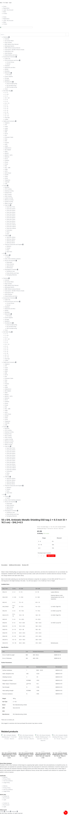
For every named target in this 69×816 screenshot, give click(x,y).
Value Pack (9, 251)
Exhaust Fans (8, 192)
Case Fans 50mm (10, 216)
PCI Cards (9, 74)
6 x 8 (6, 105)
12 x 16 (7, 115)
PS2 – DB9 (7, 167)
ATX (6, 124)
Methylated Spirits (9, 46)
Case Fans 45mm (10, 214)
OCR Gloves (9, 267)
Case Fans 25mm (10, 208)
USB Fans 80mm (10, 241)
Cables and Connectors (9, 121)
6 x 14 (6, 108)
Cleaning (7, 255)
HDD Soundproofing (11, 87)
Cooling (5, 185)
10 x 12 (7, 114)
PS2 (6, 165)
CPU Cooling (8, 189)
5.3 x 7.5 (7, 103)
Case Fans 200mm (11, 228)
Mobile (6, 69)
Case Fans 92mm (10, 223)
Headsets (7, 65)
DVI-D (6, 133)
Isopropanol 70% (9, 51)
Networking (8, 73)
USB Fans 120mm (10, 237)
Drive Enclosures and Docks (12, 60)
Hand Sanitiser (8, 53)
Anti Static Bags (7, 90)
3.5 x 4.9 (7, 98)
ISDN (6, 151)
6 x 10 (6, 107)
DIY (4, 253)
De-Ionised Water (9, 40)
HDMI (6, 146)
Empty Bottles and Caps (11, 55)
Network (7, 157)
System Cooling (9, 201)
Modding (7, 71)
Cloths (8, 257)
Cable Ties (7, 58)
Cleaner (8, 248)
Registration (6, 8)
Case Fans (7, 205)
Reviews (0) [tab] (25, 565)
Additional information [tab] (15, 565)
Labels (6, 119)
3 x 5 (6, 96)
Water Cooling (8, 203)
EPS (6, 135)
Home (4, 6)
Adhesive (8, 246)
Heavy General (10, 264)
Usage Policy (6, 782)
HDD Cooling (8, 196)
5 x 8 (6, 101)
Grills (7, 233)
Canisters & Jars (10, 271)
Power (6, 164)
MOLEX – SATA (8, 155)
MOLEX (7, 153)
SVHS (6, 178)
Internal (8, 64)
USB (6, 183)
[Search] (67, 34)
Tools (6, 89)
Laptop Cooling (9, 198)
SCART (6, 174)
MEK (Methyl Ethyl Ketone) (11, 44)
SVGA (6, 176)
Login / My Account (8, 10)
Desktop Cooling (9, 191)
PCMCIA (7, 160)
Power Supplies (9, 76)
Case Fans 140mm (11, 226)
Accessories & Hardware (9, 56)
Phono (6, 162)
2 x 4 (6, 92)
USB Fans (7, 235)
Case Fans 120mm (11, 224)
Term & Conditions (8, 780)
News (4, 11)
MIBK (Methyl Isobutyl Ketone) (12, 47)
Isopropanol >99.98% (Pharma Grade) (14, 49)
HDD (6, 144)
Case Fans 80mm (10, 221)
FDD (6, 140)
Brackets (7, 187)
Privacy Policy (6, 779)
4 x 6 (6, 99)
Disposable (9, 262)
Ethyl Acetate (8, 42)
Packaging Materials (11, 275)
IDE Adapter (8, 149)
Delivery (5, 777)
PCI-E (6, 158)
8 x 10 (6, 110)
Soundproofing (8, 81)
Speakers (7, 80)
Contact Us (6, 796)
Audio (6, 126)
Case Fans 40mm (10, 212)
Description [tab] (4, 565)
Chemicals (5, 37)
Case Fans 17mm (10, 207)
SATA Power (8, 173)
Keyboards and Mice (10, 67)
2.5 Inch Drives (10, 62)
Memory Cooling (9, 199)
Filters (8, 232)
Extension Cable (9, 137)
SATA (6, 171)
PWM (6, 169)
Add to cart (51, 555)
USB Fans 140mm (10, 239)
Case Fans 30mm (10, 210)
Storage (7, 78)
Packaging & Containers (11, 269)
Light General (9, 266)
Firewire (7, 142)
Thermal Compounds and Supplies (13, 244)
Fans (6, 139)
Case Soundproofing (11, 83)
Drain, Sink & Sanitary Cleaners (13, 258)
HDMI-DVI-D (8, 148)
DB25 (6, 130)
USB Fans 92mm (10, 242)
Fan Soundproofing (11, 85)
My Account (6, 798)
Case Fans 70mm (10, 219)
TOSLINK (7, 182)
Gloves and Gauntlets (10, 260)
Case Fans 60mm (10, 217)
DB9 (6, 131)
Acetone (7, 39)
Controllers (9, 230)
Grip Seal (7, 117)
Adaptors (7, 123)
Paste (7, 249)
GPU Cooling (8, 194)
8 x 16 (6, 112)
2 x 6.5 (6, 94)
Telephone (7, 180)
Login (4, 799)
